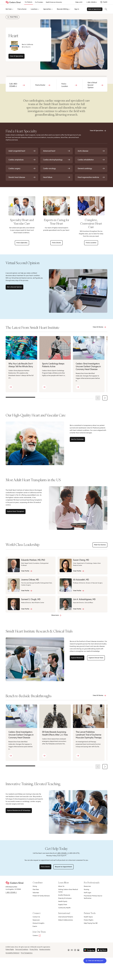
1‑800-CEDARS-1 (62, 853)
